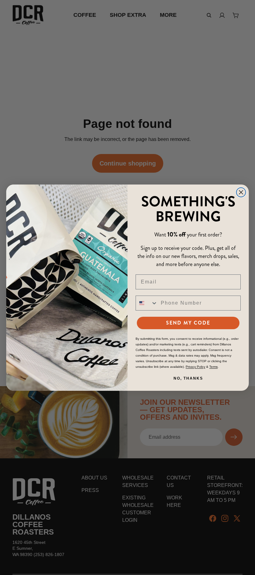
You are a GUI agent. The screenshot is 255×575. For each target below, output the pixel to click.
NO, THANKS (188, 378)
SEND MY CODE (188, 322)
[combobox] (147, 303)
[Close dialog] (241, 192)
